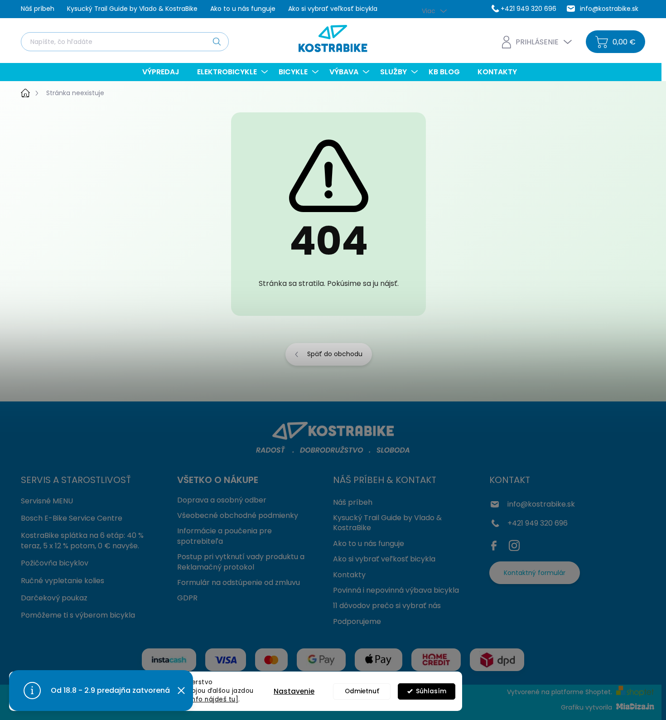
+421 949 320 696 (537, 523)
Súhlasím (431, 691)
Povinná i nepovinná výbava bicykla (396, 590)
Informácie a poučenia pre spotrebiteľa (224, 536)
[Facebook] (496, 544)
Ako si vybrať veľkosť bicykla (332, 8)
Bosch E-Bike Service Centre (71, 518)
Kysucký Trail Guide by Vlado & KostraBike (132, 8)
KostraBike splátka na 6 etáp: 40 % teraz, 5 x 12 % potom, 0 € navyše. (82, 540)
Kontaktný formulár (534, 572)
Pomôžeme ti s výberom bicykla (78, 615)
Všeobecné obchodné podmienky (237, 515)
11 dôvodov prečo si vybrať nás (387, 605)
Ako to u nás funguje (242, 8)
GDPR (187, 598)
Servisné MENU (47, 501)
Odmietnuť (362, 691)
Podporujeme (357, 621)
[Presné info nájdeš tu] (201, 699)
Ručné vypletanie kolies (62, 580)
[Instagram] (514, 544)
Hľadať (216, 41)
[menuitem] (164, 72)
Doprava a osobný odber (221, 500)
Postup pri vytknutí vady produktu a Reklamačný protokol (240, 561)
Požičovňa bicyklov (54, 563)
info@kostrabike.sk (541, 504)
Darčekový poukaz (54, 598)
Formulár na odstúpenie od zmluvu (238, 582)
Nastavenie (294, 691)
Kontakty (349, 575)
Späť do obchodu (334, 353)
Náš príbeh (37, 8)
